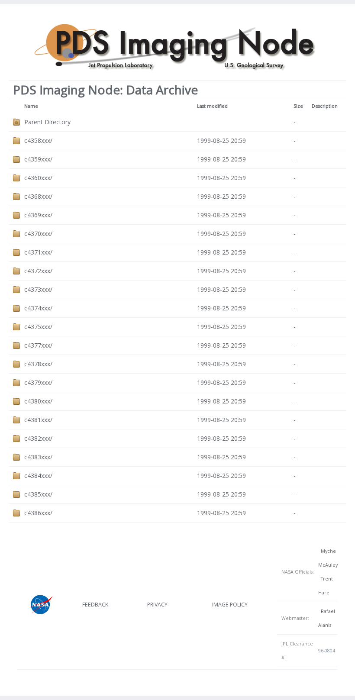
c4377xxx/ (38, 345)
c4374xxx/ (38, 308)
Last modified (212, 106)
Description (325, 106)
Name (31, 106)
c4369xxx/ (38, 215)
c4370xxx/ (38, 233)
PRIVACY (157, 604)
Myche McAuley (328, 558)
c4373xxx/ (38, 289)
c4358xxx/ (38, 140)
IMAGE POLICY (230, 604)
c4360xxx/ (38, 178)
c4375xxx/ (38, 327)
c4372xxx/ (38, 271)
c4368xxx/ (38, 196)
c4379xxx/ (38, 382)
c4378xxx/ (38, 364)
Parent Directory (47, 122)
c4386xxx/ (38, 513)
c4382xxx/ (38, 438)
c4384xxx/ (38, 475)
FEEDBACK (95, 604)
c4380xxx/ (38, 401)
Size (298, 106)
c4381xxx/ (38, 420)
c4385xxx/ (38, 494)
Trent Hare (325, 586)
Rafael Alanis (326, 618)
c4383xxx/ (38, 457)
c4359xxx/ (38, 159)
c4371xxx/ (38, 252)
